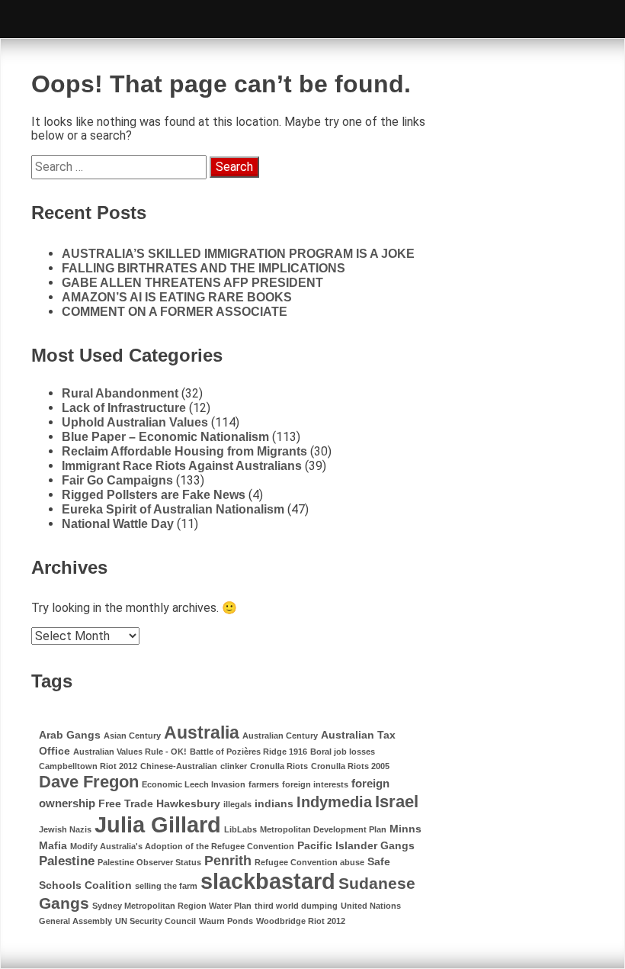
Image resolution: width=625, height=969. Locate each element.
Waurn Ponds (226, 921)
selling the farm (166, 885)
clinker (233, 766)
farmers (263, 784)
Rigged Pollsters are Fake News (153, 494)
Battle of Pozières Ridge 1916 (248, 751)
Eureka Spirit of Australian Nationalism (173, 509)
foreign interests (315, 784)
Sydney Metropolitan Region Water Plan (172, 905)
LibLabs (240, 829)
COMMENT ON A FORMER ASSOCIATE (174, 311)
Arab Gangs (70, 735)
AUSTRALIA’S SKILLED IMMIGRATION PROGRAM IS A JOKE (238, 253)
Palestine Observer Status (149, 862)
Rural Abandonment (120, 393)
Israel (396, 801)
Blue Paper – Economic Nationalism (165, 436)
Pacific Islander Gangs (356, 845)
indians (274, 804)
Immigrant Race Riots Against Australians (182, 465)
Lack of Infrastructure (124, 407)
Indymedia (334, 802)
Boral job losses (342, 751)
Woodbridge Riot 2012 (300, 921)
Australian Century (280, 735)
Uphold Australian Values (135, 422)
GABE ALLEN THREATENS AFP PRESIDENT (192, 282)
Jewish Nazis (65, 829)
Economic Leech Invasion (193, 784)
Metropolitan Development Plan (323, 829)
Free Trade (125, 804)
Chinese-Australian (178, 766)
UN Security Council (155, 921)
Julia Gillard (158, 824)
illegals (237, 804)
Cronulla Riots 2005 (350, 766)
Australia (201, 732)
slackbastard (267, 881)
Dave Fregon (89, 781)
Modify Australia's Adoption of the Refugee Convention (182, 846)
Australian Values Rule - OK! (130, 751)
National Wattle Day (118, 523)
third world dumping (296, 905)
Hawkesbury (188, 804)
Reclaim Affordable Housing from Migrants (184, 451)
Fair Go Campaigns (117, 480)
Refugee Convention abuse (309, 862)
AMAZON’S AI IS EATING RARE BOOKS (177, 297)
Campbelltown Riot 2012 (88, 766)
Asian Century (132, 735)
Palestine (67, 861)
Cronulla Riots (279, 766)
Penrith (228, 860)
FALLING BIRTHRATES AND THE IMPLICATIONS (203, 268)
